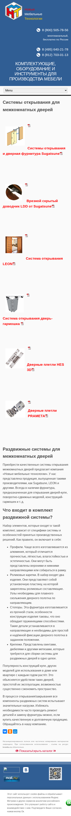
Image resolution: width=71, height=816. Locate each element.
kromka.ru (7, 747)
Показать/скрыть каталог (36, 750)
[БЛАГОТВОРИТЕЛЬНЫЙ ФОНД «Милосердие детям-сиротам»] (55, 773)
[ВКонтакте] (5, 731)
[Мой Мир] (15, 731)
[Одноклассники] (10, 731)
